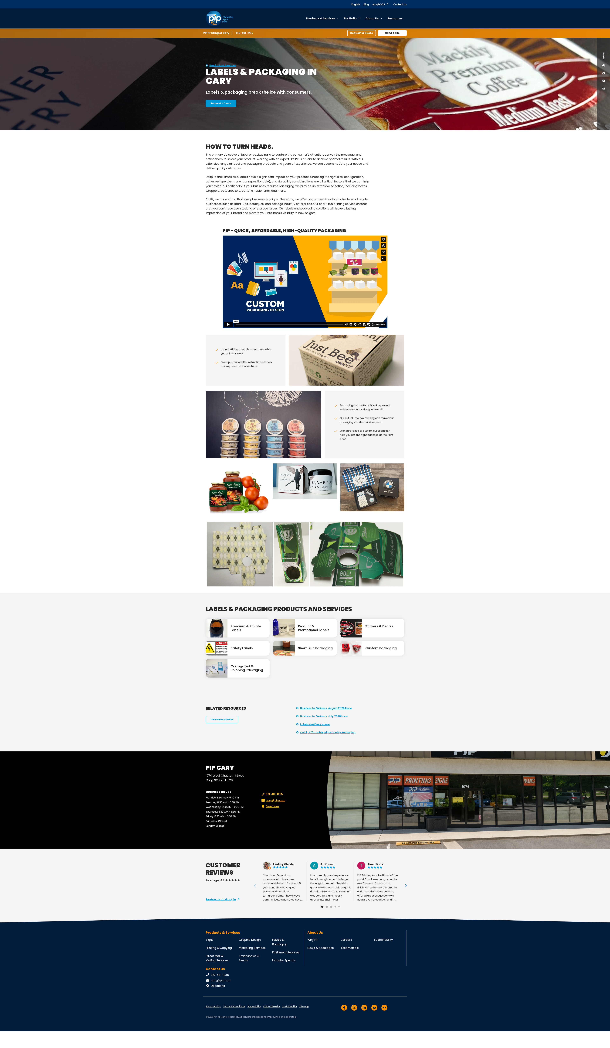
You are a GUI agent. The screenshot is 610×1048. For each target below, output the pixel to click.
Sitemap (304, 1006)
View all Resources (222, 719)
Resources (395, 18)
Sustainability (383, 940)
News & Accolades (320, 948)
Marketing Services (252, 948)
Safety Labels (242, 648)
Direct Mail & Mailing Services (217, 958)
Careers (346, 940)
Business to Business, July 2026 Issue (324, 716)
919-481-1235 (245, 33)
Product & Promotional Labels (313, 628)
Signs (209, 940)
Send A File (392, 33)
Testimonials (350, 948)
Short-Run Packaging (315, 648)
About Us (372, 18)
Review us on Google (221, 899)
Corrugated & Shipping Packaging (247, 668)
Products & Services (320, 18)
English (355, 4)
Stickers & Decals (379, 626)
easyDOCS (379, 4)
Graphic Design (250, 940)
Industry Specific (284, 960)
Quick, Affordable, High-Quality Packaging (327, 732)
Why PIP (312, 940)
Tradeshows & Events (249, 958)
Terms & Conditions (234, 1006)
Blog (366, 4)
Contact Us (400, 4)
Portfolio (350, 18)
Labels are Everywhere (315, 724)
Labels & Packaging (279, 942)
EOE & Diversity (271, 1006)
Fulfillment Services (285, 952)
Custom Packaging (381, 648)
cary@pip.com (275, 800)
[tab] (322, 907)
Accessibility (254, 1006)
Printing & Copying (219, 948)
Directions (272, 806)
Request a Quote (361, 33)
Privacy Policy (213, 1006)
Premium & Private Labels (246, 628)
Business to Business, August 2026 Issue (326, 708)
